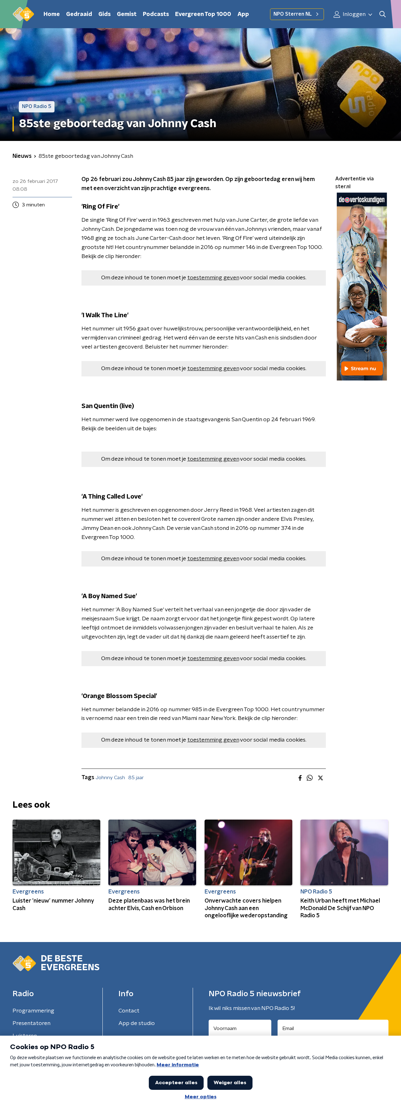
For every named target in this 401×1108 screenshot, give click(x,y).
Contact (128, 1011)
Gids (104, 14)
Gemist (127, 14)
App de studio (136, 1023)
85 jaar (136, 777)
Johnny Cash (110, 777)
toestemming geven (213, 278)
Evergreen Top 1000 (203, 14)
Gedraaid (79, 14)
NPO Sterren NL (292, 14)
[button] (382, 14)
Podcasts (156, 14)
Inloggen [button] (353, 14)
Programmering (33, 1011)
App (243, 14)
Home (52, 14)
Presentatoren (31, 1023)
